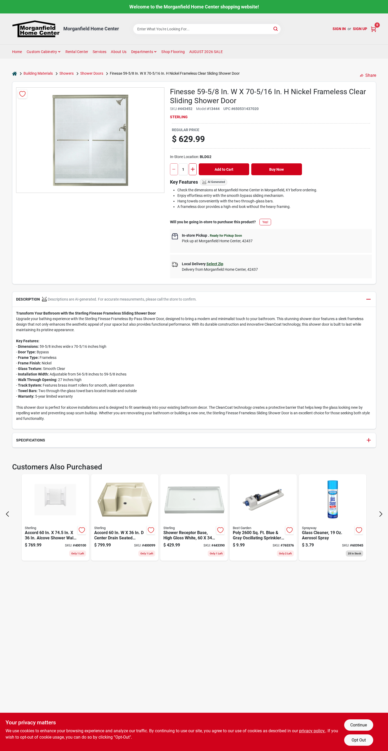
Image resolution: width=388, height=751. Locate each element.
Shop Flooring (173, 52)
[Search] (276, 28)
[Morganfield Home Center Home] (36, 29)
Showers (66, 73)
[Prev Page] (7, 514)
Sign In (339, 29)
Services (100, 52)
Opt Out (359, 740)
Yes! (265, 222)
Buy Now (276, 169)
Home (17, 52)
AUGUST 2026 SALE (206, 52)
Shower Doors (91, 73)
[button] (194, 299)
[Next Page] (380, 514)
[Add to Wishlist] (22, 93)
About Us (118, 52)
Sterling (179, 117)
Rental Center (76, 52)
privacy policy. (312, 730)
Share (370, 75)
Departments (142, 52)
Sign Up (360, 29)
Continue (358, 725)
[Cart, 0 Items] (373, 29)
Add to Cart (224, 169)
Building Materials (38, 73)
